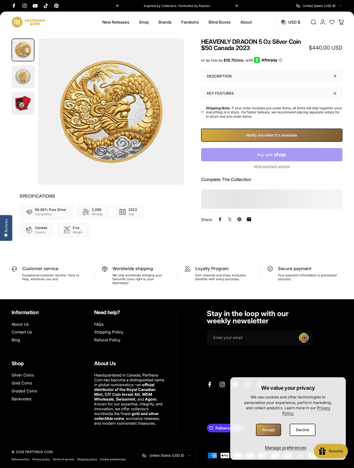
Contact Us (22, 332)
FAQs (99, 324)
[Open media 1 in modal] (111, 112)
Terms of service (63, 459)
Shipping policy (87, 459)
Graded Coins (24, 391)
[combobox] (319, 6)
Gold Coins (22, 383)
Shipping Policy (108, 332)
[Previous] (117, 6)
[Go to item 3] (23, 103)
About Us (20, 324)
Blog (16, 340)
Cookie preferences (113, 459)
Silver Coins (23, 375)
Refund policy (20, 459)
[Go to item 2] (23, 76)
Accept (268, 430)
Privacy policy (41, 459)
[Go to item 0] (23, 50)
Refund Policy (107, 340)
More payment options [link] (271, 166)
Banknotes (22, 398)
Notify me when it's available (271, 135)
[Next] (236, 6)
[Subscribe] (304, 338)
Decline (302, 430)
